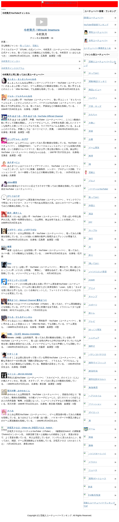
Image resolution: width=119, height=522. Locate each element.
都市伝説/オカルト (97, 379)
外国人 (91, 205)
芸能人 (36, 46)
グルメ (91, 181)
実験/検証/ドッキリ (97, 81)
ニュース (92, 470)
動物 (90, 445)
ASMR (91, 280)
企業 (90, 139)
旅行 (90, 238)
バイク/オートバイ (97, 454)
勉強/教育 (93, 387)
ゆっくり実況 (94, 329)
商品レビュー (94, 90)
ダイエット (93, 412)
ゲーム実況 (93, 147)
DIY (90, 222)
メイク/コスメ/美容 (97, 272)
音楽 (90, 131)
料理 (90, 156)
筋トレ (91, 313)
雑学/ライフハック (97, 363)
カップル (92, 230)
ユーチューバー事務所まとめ (97, 48)
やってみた (93, 73)
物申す (91, 346)
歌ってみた (25, 46)
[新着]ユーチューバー (94, 18)
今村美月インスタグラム (12, 68)
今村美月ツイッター (10, 61)
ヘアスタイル (94, 396)
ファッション (94, 404)
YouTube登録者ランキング (96, 25)
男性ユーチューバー (98, 32)
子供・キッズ (94, 106)
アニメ (91, 288)
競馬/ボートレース (97, 478)
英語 (90, 214)
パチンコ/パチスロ (97, 354)
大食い (91, 123)
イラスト (92, 462)
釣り (90, 255)
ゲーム (91, 429)
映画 (90, 437)
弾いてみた (93, 263)
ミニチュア (93, 338)
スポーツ (92, 305)
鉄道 (90, 487)
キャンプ (92, 296)
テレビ (91, 321)
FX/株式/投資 (94, 495)
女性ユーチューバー (98, 40)
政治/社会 (93, 371)
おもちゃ (92, 114)
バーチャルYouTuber (98, 189)
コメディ (92, 98)
